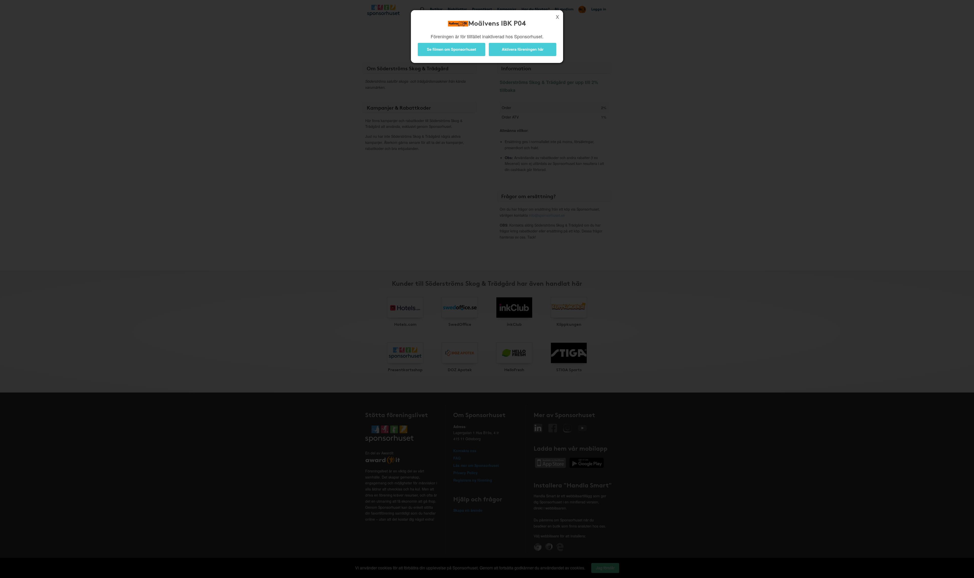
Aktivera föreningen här (523, 49)
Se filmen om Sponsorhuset (451, 49)
